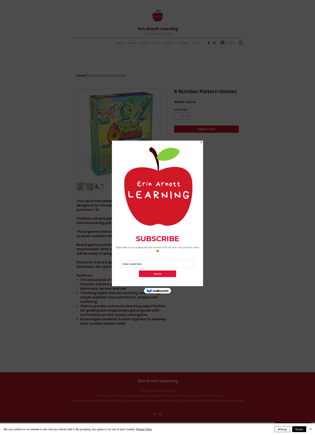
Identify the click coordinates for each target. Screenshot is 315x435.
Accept (299, 429)
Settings (282, 429)
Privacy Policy (144, 429)
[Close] (310, 429)
